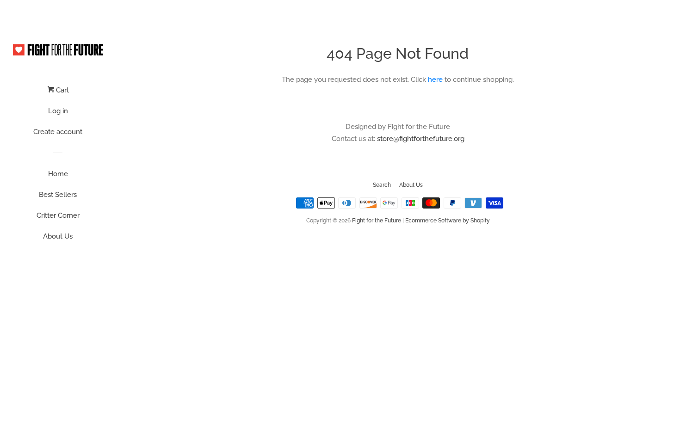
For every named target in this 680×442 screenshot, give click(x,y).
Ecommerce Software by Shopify (447, 220)
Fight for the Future (376, 220)
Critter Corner (58, 215)
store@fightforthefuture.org (420, 139)
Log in (58, 111)
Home (58, 174)
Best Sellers (58, 194)
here (435, 79)
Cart (61, 90)
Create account (57, 132)
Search (382, 185)
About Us (58, 236)
